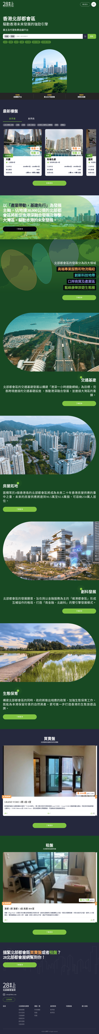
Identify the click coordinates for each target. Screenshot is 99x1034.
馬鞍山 (63, 125)
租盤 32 (45, 153)
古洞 (16, 42)
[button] (85, 36)
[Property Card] (49, 780)
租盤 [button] (12, 36)
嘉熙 (32, 152)
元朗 (21, 42)
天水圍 (28, 42)
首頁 (4, 1006)
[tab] (7, 36)
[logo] (8, 4)
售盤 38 (86, 148)
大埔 (23, 125)
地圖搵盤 (69, 1006)
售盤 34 (45, 148)
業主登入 (85, 4)
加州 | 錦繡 (36, 42)
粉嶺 (10, 42)
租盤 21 (86, 153)
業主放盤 (85, 1006)
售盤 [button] (6, 36)
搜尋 (91, 36)
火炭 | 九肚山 (31, 125)
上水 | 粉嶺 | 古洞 (8, 125)
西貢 (56, 125)
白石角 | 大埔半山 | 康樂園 (45, 125)
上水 (5, 42)
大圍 (17, 125)
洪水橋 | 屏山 (46, 42)
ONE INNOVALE (73, 152)
